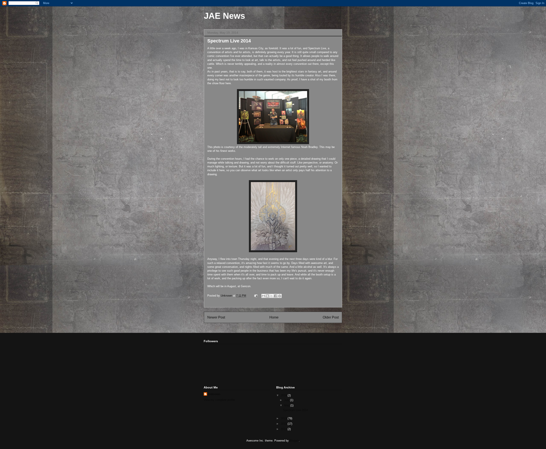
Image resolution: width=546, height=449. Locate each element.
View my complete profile (219, 399)
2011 (284, 429)
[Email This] (263, 296)
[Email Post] (256, 295)
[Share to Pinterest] (279, 296)
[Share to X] (271, 296)
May (287, 405)
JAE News (224, 15)
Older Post (331, 317)
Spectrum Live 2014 (295, 410)
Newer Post (216, 317)
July (287, 400)
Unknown (214, 394)
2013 (284, 418)
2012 (284, 423)
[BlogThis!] (267, 296)
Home (274, 317)
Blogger (294, 440)
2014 (284, 395)
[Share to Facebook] (275, 296)
